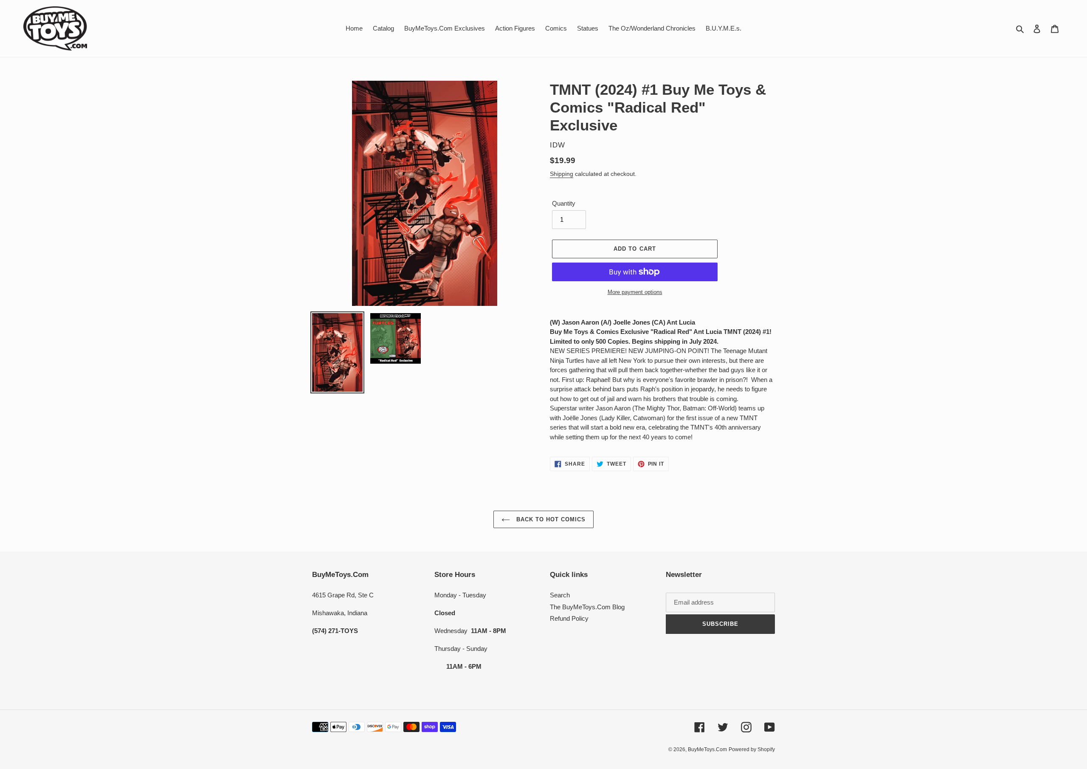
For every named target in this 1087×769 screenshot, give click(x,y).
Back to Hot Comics (550, 519)
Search (560, 595)
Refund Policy (569, 618)
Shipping (561, 173)
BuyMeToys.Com (707, 749)
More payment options (635, 292)
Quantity (563, 203)
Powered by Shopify (752, 749)
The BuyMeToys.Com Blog (587, 607)
